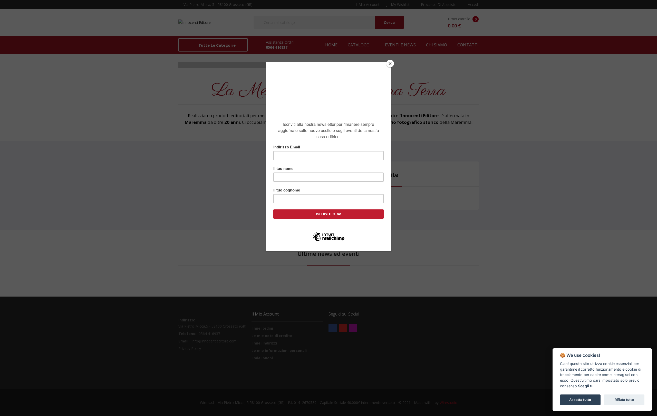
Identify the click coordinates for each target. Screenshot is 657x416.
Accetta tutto (580, 400)
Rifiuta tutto (624, 400)
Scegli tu (586, 386)
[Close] (390, 63)
